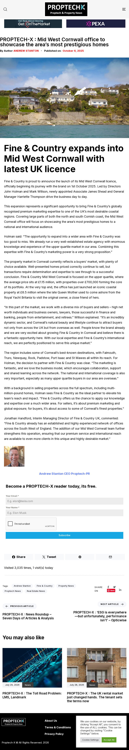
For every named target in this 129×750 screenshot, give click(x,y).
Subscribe (64, 535)
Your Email (12, 496)
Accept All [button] (109, 739)
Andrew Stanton (26, 50)
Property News (66, 585)
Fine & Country (44, 585)
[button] (5, 9)
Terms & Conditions (58, 727)
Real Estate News (36, 591)
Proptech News (13, 591)
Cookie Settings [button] (90, 739)
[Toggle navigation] (105, 9)
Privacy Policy (54, 734)
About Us (51, 720)
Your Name (12, 507)
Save (112, 590)
